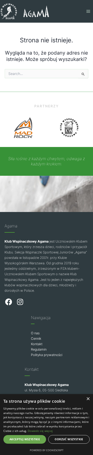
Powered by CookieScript (46, 450)
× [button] (88, 399)
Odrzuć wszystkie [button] (69, 439)
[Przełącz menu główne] (88, 11)
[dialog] (46, 424)
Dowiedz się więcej (40, 431)
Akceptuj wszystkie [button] (24, 439)
